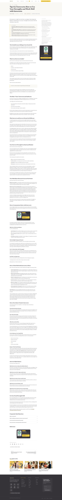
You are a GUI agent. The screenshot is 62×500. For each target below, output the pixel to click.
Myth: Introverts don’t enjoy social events (46, 38)
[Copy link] (21, 444)
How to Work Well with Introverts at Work (46, 30)
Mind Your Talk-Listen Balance (45, 26)
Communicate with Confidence (25, 217)
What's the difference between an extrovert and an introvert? (19, 418)
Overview (22, 479)
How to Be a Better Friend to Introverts (46, 31)
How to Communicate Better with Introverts (46, 25)
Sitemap (47, 498)
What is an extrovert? (13, 416)
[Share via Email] (18, 444)
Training (30, 482)
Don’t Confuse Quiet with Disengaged (46, 28)
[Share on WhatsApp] (16, 444)
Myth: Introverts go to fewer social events (46, 39)
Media (29, 485)
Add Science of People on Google (36, 13)
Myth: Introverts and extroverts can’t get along (47, 41)
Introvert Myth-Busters (44, 36)
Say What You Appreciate (44, 29)
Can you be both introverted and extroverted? (16, 420)
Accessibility (50, 498)
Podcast (37, 482)
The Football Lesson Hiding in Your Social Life (46, 20)
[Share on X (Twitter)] (10, 444)
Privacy (42, 498)
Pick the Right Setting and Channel (45, 27)
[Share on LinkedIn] (14, 444)
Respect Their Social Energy (45, 35)
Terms (45, 498)
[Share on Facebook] (12, 444)
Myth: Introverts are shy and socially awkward (47, 37)
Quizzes (37, 479)
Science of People (12, 13)
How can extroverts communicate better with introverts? (18, 422)
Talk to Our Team (23, 486)
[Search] (51, 1)
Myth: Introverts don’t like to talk (45, 40)
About (29, 479)
